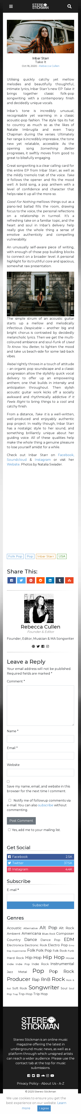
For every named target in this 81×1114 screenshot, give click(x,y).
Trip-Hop (25, 994)
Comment (16, 681)
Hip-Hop (33, 957)
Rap (36, 979)
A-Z (61, 1083)
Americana (31, 933)
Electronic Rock (36, 945)
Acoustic (14, 928)
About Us (48, 1083)
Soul (64, 988)
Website (13, 464)
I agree (44, 1108)
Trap (15, 994)
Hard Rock (15, 958)
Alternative (30, 928)
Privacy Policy (28, 1083)
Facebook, (66, 455)
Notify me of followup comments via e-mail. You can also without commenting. (39, 805)
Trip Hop (40, 994)
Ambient (13, 933)
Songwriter (44, 987)
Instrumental (62, 964)
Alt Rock (66, 928)
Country (14, 940)
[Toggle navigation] (12, 6)
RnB (45, 979)
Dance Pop (50, 940)
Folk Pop (44, 950)
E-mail (13, 890)
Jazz (10, 972)
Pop (38, 970)
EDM (69, 939)
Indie (10, 964)
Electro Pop (58, 945)
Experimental (19, 951)
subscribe (45, 805)
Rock (58, 979)
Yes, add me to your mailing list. (36, 830)
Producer (18, 979)
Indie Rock (40, 964)
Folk (31, 950)
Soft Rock (19, 988)
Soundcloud (17, 460)
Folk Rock (60, 951)
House (70, 958)
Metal (22, 972)
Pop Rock (61, 971)
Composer (65, 933)
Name (12, 731)
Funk (71, 950)
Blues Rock (48, 933)
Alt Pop (48, 927)
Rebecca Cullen (49, 65)
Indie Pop (23, 964)
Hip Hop (54, 957)
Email (12, 748)
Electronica (15, 945)
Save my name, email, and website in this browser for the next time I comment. (38, 789)
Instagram (43, 460)
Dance (30, 939)
